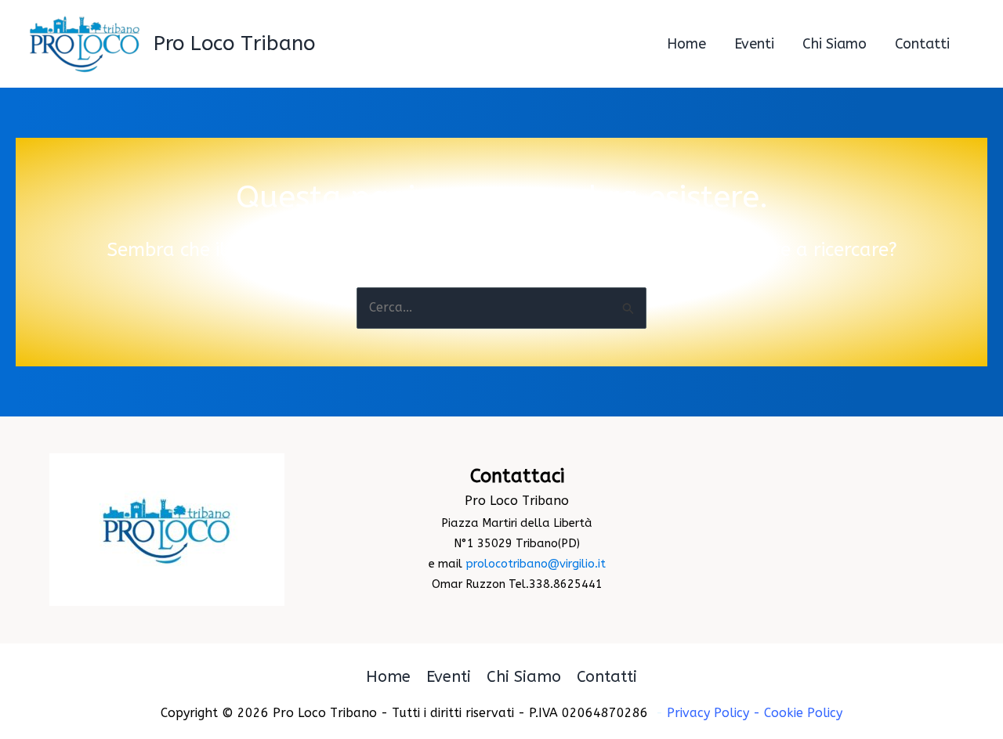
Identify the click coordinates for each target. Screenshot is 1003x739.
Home (388, 677)
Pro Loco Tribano (234, 43)
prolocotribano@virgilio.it (535, 564)
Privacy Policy (708, 712)
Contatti (607, 677)
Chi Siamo (524, 677)
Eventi (448, 677)
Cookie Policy (803, 712)
